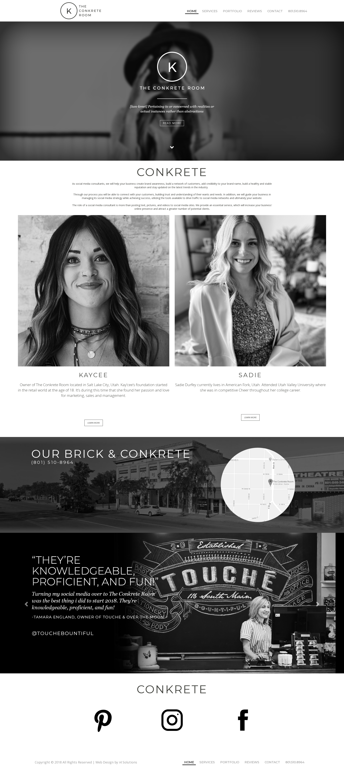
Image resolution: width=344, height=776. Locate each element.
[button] (26, 603)
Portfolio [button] (232, 11)
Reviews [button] (254, 11)
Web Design (104, 762)
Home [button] (192, 11)
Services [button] (210, 11)
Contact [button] (275, 11)
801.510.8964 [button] (297, 11)
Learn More (93, 422)
